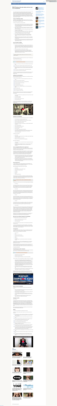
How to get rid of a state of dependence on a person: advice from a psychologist (41, 17)
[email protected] (53, 1)
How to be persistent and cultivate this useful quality (42, 23)
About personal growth (16, 1)
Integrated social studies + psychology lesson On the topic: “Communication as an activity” (41, 21)
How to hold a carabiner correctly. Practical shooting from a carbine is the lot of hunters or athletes (40, 11)
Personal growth (14, 3)
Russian (1, 405)
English (44, 1)
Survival (18, 3)
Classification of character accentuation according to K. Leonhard (41, 27)
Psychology (40, 22)
